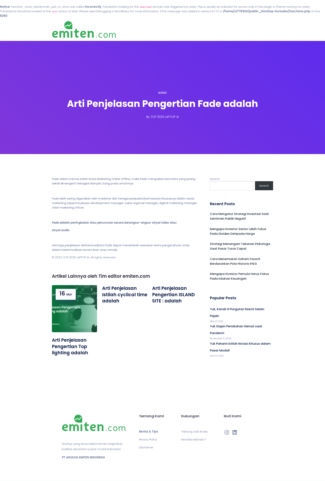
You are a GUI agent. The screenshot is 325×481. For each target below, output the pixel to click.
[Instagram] (227, 432)
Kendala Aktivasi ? (193, 439)
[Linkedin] (235, 432)
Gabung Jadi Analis (194, 431)
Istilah (162, 93)
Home (151, 29)
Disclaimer (146, 447)
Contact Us (188, 29)
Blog (167, 29)
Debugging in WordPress (112, 11)
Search (215, 179)
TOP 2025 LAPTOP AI (164, 117)
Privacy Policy (148, 439)
